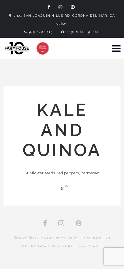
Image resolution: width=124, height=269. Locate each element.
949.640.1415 (41, 32)
